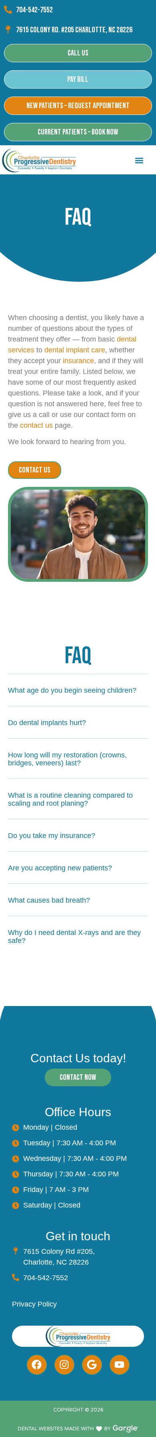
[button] (139, 160)
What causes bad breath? (49, 900)
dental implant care (74, 350)
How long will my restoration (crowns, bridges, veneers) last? (67, 759)
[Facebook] (37, 1365)
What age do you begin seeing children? (72, 690)
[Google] (92, 1365)
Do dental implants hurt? (47, 723)
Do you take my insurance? (51, 836)
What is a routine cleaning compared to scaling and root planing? (70, 799)
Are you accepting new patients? (60, 868)
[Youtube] (120, 1365)
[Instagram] (64, 1365)
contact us (36, 425)
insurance (78, 361)
